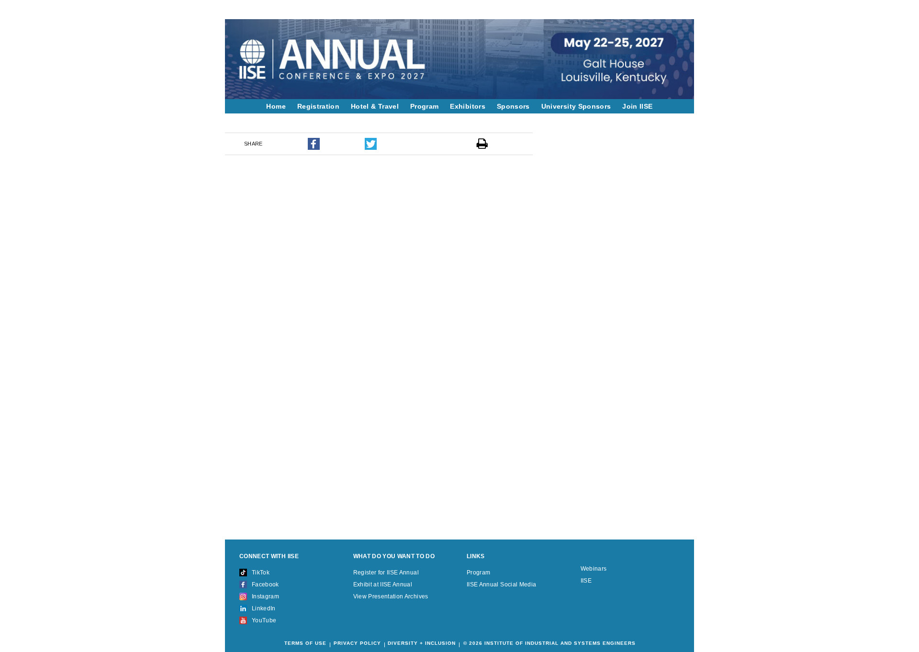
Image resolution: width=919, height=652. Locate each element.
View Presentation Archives (390, 596)
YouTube (264, 620)
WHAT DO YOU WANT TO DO (394, 556)
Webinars (594, 568)
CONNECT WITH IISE (269, 556)
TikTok (260, 572)
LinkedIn (264, 608)
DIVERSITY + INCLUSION (422, 643)
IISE (586, 580)
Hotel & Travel (375, 106)
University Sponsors (576, 106)
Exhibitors (467, 106)
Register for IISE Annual (386, 572)
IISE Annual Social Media (501, 584)
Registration (318, 106)
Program (424, 106)
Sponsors (513, 106)
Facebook (265, 584)
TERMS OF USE (305, 643)
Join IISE (637, 106)
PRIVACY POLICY (357, 643)
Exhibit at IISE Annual (383, 584)
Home (275, 106)
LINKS (476, 556)
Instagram (265, 596)
